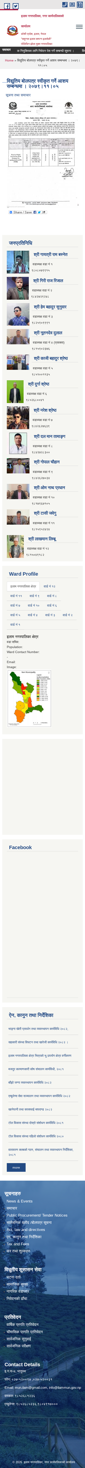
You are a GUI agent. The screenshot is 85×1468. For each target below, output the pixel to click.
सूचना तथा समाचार (18, 95)
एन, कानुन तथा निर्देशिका (24, 1237)
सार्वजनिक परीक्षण (19, 1346)
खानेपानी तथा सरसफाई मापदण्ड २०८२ (30, 1109)
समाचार (12, 1208)
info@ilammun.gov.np (65, 1387)
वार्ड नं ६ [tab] (52, 605)
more (16, 1167)
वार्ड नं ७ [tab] (15, 605)
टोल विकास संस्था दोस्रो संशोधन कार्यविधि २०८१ (35, 1123)
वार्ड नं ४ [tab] (33, 615)
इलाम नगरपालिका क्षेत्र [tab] (23, 586)
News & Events (20, 1201)
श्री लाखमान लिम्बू (42, 538)
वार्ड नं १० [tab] (33, 605)
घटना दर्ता (14, 1277)
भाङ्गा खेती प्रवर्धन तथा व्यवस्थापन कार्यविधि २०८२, (38, 1029)
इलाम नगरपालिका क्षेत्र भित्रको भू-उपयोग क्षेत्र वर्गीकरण (39, 1055)
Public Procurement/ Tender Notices (37, 1215)
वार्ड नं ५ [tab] (15, 615)
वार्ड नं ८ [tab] (52, 596)
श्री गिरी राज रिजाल (48, 280)
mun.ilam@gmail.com (31, 1387)
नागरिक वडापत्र (18, 1291)
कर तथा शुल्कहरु (18, 1251)
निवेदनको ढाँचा (17, 1299)
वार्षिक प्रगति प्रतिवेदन (23, 1324)
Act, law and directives (26, 1230)
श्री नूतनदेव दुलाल (48, 332)
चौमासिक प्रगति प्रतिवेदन (25, 1332)
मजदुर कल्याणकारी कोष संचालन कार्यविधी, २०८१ (36, 1069)
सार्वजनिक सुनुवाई (19, 1339)
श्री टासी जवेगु (45, 513)
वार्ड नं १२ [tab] (49, 586)
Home (9, 60)
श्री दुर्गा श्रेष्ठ (38, 384)
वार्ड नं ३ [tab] (50, 615)
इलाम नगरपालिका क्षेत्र (22, 637)
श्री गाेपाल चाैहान (47, 462)
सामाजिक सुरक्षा (17, 1284)
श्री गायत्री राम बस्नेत (51, 254)
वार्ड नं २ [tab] (68, 615)
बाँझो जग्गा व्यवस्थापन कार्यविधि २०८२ (29, 1082)
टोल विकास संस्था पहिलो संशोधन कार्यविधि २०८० (36, 1136)
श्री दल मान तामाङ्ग (49, 436)
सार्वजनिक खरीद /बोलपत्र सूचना (29, 1222)
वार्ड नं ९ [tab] (34, 596)
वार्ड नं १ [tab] (15, 624)
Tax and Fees (18, 1244)
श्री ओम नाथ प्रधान (49, 487)
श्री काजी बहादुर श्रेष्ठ (51, 358)
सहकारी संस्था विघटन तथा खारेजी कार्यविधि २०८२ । (38, 1042)
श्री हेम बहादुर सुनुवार (50, 306)
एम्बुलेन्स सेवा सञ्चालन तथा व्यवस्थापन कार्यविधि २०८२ (39, 1096)
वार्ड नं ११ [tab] (16, 596)
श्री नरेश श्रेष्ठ (45, 410)
